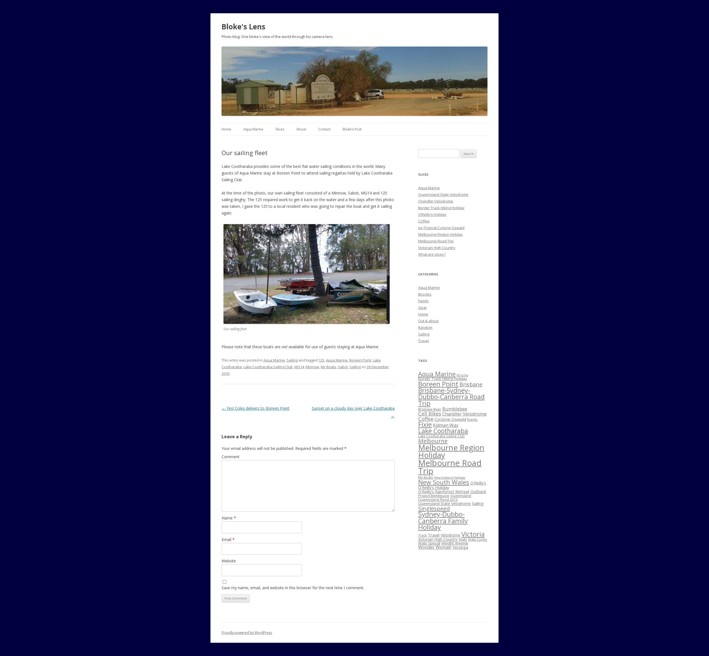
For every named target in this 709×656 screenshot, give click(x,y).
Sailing (292, 360)
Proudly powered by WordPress (247, 632)
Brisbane (470, 384)
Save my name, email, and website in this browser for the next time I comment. (293, 587)
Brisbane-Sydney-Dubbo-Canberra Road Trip (451, 397)
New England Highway (449, 478)
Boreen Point (360, 360)
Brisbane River (429, 409)
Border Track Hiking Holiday (441, 207)
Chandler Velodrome (435, 201)
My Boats (328, 366)
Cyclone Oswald (450, 419)
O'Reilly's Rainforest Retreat (443, 491)
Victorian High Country (436, 247)
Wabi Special (429, 543)
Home (226, 129)
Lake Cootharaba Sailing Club (268, 366)
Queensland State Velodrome (443, 194)
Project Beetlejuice (433, 495)
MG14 (299, 366)
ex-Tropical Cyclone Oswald (441, 227)
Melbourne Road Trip (436, 241)
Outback (478, 491)
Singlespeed (434, 508)
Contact (324, 129)
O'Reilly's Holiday (433, 487)
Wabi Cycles (477, 539)
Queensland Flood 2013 (438, 499)
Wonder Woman (434, 547)
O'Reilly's (478, 483)
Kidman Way (445, 425)
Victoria (473, 534)
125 (321, 360)
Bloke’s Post (352, 129)
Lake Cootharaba (443, 430)
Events (472, 419)
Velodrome (450, 535)
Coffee (424, 221)
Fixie (425, 424)
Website (229, 560)
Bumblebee (454, 409)
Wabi (463, 539)
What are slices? (432, 254)
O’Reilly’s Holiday (432, 214)
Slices (280, 129)
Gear (422, 307)
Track (422, 535)
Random (425, 327)
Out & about (428, 320)
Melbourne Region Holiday (440, 234)
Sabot (343, 366)
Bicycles (424, 294)
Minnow (312, 366)
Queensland (460, 495)
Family (423, 300)
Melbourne (433, 441)
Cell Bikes (429, 413)
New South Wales (443, 482)
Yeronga (460, 547)
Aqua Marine (253, 129)
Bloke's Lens (243, 27)
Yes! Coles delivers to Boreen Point (255, 408)
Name (229, 518)
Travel (423, 340)
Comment (231, 456)
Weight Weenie (454, 543)
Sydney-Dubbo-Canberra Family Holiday (443, 521)
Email (228, 539)
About (301, 129)
